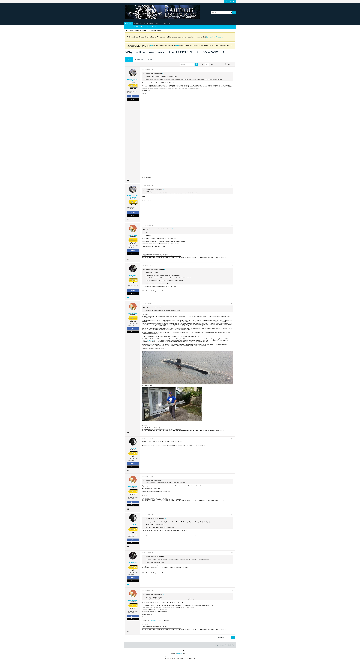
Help (216, 645)
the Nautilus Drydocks (214, 37)
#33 (232, 225)
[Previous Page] (216, 64)
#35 (232, 303)
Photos (150, 59)
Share (133, 96)
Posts (129, 59)
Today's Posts (129, 27)
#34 (232, 265)
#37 (232, 476)
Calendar (157, 27)
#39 (232, 552)
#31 (232, 69)
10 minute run (150, 340)
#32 (232, 186)
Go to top (231, 645)
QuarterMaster (153, 620)
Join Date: (129, 91)
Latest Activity (139, 59)
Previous (221, 637)
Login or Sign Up (229, 1)
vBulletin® (179, 653)
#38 (232, 514)
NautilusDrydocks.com (152, 23)
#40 (232, 590)
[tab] (129, 59)
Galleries (167, 23)
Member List (150, 27)
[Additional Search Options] (231, 12)
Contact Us (223, 645)
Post (134, 99)
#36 (232, 438)
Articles (137, 23)
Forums (128, 23)
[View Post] (163, 73)
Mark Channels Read (139, 27)
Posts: (128, 92)
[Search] (234, 12)
